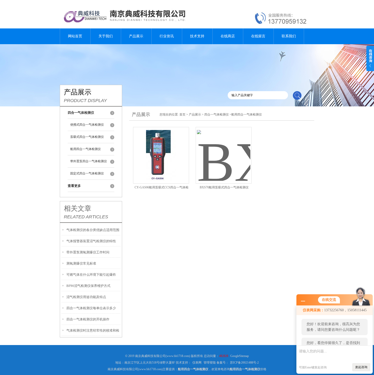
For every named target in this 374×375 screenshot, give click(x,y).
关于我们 (105, 36)
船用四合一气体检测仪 (85, 149)
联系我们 (289, 36)
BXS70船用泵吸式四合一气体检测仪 (224, 187)
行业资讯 (167, 36)
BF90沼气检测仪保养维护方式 (88, 286)
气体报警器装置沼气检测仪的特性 (91, 241)
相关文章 (77, 208)
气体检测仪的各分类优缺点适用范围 (92, 230)
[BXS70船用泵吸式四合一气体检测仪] (223, 149)
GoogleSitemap (239, 356)
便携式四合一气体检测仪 (87, 124)
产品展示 (136, 36)
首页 (182, 114)
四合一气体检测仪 (216, 114)
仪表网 (197, 362)
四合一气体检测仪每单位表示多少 (91, 308)
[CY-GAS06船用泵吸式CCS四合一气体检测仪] (161, 149)
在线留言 (258, 36)
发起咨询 (361, 367)
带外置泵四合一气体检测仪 (88, 161)
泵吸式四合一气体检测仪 (87, 137)
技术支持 (197, 36)
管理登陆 (210, 362)
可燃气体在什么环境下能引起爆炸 (91, 274)
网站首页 (75, 36)
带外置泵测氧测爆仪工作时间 (87, 252)
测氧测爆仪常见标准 (81, 263)
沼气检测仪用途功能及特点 (86, 297)
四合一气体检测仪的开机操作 (87, 319)
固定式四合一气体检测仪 (87, 173)
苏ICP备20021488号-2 (244, 362)
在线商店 (228, 36)
